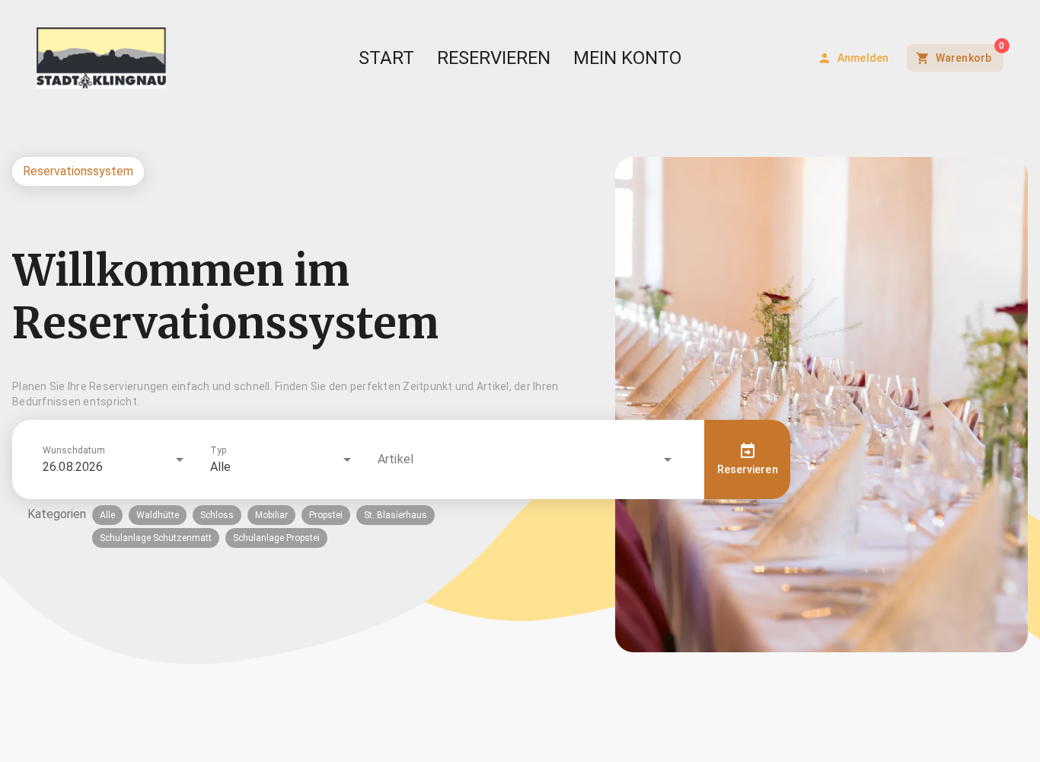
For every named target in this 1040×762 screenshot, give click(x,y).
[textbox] (304, 394)
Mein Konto (627, 58)
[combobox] (114, 459)
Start (386, 58)
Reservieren (493, 58)
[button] (323, 459)
